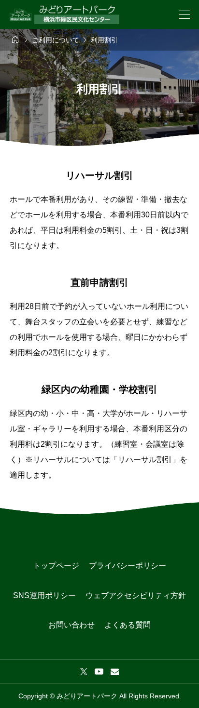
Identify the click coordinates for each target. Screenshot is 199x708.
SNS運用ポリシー (44, 595)
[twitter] (83, 671)
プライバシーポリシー (127, 565)
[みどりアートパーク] (64, 14)
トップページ (56, 565)
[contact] (115, 672)
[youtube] (99, 671)
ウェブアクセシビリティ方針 (135, 595)
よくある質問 (127, 625)
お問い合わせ (71, 625)
